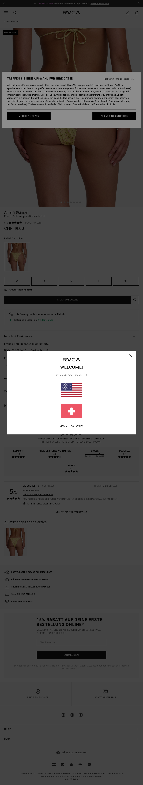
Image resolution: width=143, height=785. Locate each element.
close (130, 355)
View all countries (72, 426)
